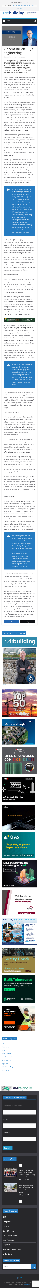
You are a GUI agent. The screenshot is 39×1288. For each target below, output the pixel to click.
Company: (6, 1132)
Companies (5, 1047)
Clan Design (27, 1284)
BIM (3, 1044)
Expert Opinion (6, 1054)
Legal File (5, 1063)
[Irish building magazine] (19, 13)
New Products (6, 1060)
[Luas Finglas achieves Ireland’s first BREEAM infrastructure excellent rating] (10, 1172)
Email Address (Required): (12, 1106)
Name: (5, 1119)
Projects (4, 1050)
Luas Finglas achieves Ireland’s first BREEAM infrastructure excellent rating (26, 1174)
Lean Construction (8, 1057)
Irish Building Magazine (9, 1067)
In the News (5, 1070)
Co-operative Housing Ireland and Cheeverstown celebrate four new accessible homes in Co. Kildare (27, 1190)
